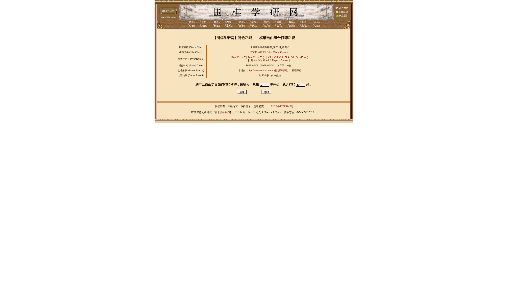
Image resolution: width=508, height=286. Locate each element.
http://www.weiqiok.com (260, 70)
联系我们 (224, 112)
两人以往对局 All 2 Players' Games (269, 60)
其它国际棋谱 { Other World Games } (269, 52)
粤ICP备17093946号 (281, 106)
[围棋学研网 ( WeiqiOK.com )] (342, 12)
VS (269, 57)
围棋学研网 (281, 70)
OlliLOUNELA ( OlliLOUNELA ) (291, 57)
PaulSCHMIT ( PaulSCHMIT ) (247, 57)
